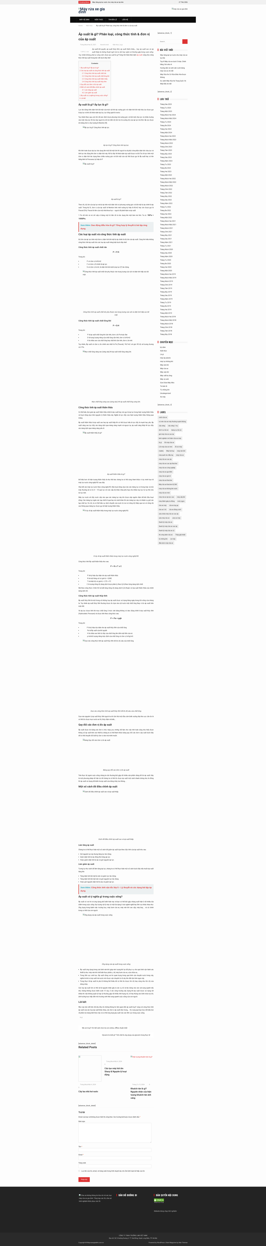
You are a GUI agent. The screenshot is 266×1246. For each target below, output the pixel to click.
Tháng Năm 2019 (166, 299)
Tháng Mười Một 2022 (168, 182)
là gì (81, 1017)
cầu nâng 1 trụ (173, 426)
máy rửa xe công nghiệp (167, 468)
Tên (80, 1147)
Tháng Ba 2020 (165, 264)
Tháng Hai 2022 (165, 214)
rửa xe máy (162, 505)
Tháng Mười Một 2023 (168, 140)
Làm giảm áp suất (89, 93)
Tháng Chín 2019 (166, 285)
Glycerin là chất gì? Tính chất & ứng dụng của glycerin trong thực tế (126, 1035)
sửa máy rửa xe (164, 518)
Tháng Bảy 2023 (166, 154)
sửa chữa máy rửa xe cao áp (168, 514)
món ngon (180, 501)
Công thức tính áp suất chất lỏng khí (95, 76)
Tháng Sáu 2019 (166, 295)
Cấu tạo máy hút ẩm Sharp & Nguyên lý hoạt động (116, 1071)
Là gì (121, 44)
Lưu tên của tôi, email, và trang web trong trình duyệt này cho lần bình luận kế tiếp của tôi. (113, 1171)
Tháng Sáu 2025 (166, 104)
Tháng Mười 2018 (166, 324)
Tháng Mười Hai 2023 (168, 136)
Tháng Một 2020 (166, 271)
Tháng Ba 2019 (165, 306)
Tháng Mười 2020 (166, 249)
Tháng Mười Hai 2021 (168, 221)
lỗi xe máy (178, 447)
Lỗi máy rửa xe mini (165, 447)
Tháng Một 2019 (166, 313)
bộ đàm (163, 347)
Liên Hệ (125, 20)
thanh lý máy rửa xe (165, 522)
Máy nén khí (164, 365)
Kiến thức (99, 20)
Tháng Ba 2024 (165, 125)
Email (81, 1155)
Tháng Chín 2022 (166, 189)
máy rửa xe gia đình (165, 472)
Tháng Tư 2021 (165, 246)
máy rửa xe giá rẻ (165, 476)
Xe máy (163, 397)
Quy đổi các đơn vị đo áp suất (91, 84)
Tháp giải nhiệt (180, 535)
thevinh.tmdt (104, 44)
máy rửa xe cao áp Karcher (168, 463)
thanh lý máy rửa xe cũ (166, 530)
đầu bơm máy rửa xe (166, 543)
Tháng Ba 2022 (165, 210)
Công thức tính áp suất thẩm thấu (95, 79)
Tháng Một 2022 (166, 218)
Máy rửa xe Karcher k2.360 (168, 484)
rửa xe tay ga (173, 505)
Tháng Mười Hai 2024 (168, 115)
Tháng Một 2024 (166, 133)
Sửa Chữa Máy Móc (167, 383)
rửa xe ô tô (162, 509)
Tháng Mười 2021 (166, 228)
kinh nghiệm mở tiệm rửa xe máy (170, 438)
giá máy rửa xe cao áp (166, 434)
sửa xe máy (176, 518)
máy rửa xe (180, 455)
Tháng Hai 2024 (165, 129)
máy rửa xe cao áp (165, 459)
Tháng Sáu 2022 (166, 200)
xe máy (172, 539)
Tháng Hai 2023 (165, 172)
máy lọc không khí (166, 361)
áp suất (139, 55)
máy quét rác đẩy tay (166, 455)
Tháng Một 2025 (166, 111)
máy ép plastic (165, 358)
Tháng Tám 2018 (166, 331)
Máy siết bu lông (166, 376)
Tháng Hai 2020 (165, 267)
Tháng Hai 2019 (165, 310)
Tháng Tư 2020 (165, 260)
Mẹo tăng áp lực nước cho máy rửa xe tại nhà (107, 2)
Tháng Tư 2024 (165, 122)
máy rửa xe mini (164, 493)
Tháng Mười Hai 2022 (168, 179)
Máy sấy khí (164, 372)
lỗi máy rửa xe (169, 442)
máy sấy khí (181, 497)
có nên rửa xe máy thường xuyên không (172, 421)
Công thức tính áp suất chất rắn (94, 73)
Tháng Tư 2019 (165, 302)
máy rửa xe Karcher (165, 480)
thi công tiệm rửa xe (165, 535)
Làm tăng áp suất (89, 90)
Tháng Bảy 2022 (166, 196)
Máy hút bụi (170, 451)
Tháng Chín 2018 (166, 327)
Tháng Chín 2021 (166, 232)
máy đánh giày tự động (167, 501)
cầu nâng (162, 426)
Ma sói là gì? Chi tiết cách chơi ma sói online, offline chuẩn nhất (104, 1028)
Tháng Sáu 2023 (166, 157)
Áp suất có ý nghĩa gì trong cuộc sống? (94, 95)
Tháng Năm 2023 (166, 161)
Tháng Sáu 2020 (166, 253)
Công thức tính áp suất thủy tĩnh (94, 82)
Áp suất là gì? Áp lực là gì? (89, 68)
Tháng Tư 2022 (165, 207)
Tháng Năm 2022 (166, 203)
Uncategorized (165, 393)
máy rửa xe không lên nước (168, 489)
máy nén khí (181, 451)
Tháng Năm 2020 (166, 256)
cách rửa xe (163, 417)
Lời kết (83, 98)
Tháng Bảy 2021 (166, 235)
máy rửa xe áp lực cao (166, 497)
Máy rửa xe (164, 368)
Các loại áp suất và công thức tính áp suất (95, 71)
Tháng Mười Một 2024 (168, 118)
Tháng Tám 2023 (166, 150)
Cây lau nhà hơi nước (88, 1091)
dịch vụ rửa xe (163, 430)
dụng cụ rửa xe (176, 430)
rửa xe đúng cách (175, 509)
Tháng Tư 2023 (165, 164)
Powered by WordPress (157, 1243)
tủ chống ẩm (163, 539)
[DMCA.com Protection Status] (159, 1203)
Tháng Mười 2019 (166, 281)
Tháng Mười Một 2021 (168, 225)
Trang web (82, 1163)
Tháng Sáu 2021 (166, 239)
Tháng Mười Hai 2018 (168, 317)
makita (161, 451)
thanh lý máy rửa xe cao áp (168, 526)
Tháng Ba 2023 (165, 168)
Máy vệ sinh (84, 20)
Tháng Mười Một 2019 (168, 278)
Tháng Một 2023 (166, 175)
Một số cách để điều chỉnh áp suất (92, 87)
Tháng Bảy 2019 (166, 292)
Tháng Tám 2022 (166, 193)
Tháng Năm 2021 (166, 242)
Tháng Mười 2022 (166, 186)
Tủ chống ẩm (164, 390)
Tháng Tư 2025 (165, 108)
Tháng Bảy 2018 (166, 334)
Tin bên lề (112, 20)
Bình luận (81, 1121)
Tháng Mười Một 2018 (168, 320)
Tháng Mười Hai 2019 (168, 274)
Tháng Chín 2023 (166, 147)
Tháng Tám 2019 (166, 288)
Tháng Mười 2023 (166, 143)
